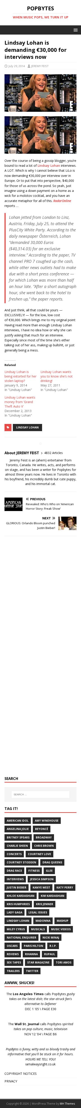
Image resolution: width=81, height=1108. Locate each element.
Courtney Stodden (21, 862)
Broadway (44, 837)
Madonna (43, 921)
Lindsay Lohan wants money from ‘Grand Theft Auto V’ (19, 401)
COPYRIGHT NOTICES (20, 1073)
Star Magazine (38, 962)
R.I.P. (53, 946)
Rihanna (31, 954)
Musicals (38, 929)
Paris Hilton (33, 946)
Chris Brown (44, 846)
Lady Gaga (14, 912)
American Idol (18, 821)
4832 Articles (53, 453)
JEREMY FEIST (40, 66)
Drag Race (14, 871)
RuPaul (49, 954)
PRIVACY (10, 1081)
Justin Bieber (16, 887)
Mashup (62, 921)
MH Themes (67, 1104)
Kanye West (41, 887)
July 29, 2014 (17, 66)
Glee (49, 871)
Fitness (34, 871)
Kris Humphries (18, 904)
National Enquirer (21, 937)
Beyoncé (41, 829)
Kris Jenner (44, 904)
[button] (75, 29)
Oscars (12, 946)
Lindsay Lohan (49, 165)
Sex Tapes (14, 962)
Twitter (32, 971)
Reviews (13, 954)
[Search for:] (40, 794)
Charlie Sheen (17, 846)
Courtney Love (39, 854)
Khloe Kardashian (20, 896)
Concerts (14, 854)
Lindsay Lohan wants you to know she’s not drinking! (56, 376)
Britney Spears (18, 837)
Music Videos (61, 929)
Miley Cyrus (16, 929)
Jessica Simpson (42, 879)
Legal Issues (38, 912)
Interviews (15, 879)
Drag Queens (52, 862)
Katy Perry (64, 887)
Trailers (13, 971)
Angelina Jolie (18, 829)
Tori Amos (63, 962)
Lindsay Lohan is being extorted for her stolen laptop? (20, 376)
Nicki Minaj (51, 937)
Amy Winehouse (46, 821)
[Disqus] (40, 598)
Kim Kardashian (52, 896)
